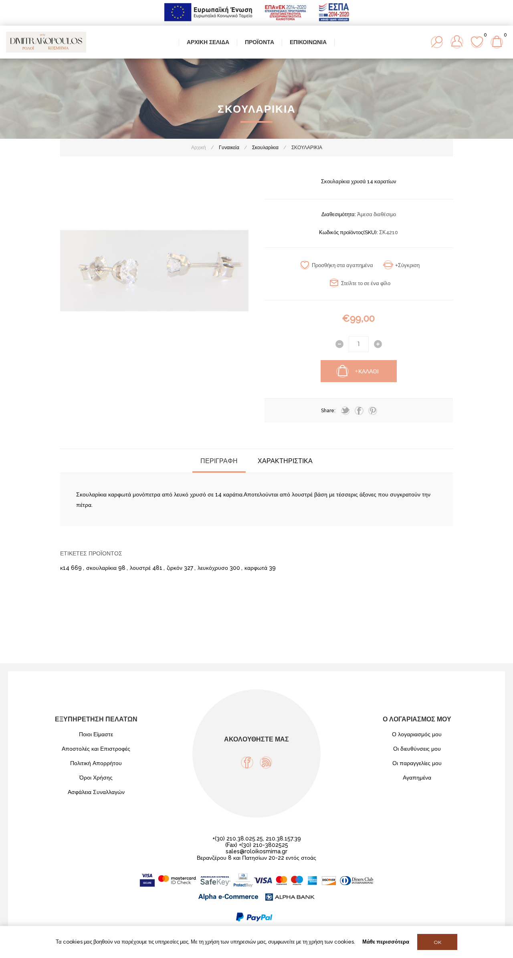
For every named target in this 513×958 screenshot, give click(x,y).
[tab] (219, 461)
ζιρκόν (174, 568)
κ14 (64, 568)
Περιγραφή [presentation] (219, 461)
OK (437, 942)
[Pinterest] (373, 411)
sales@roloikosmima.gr (256, 851)
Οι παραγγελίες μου (417, 763)
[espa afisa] (257, 22)
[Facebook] (247, 762)
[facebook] (359, 411)
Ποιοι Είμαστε (96, 734)
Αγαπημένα (417, 777)
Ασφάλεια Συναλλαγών (96, 792)
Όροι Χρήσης (96, 777)
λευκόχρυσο (213, 568)
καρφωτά (255, 568)
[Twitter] (345, 411)
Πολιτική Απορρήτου (96, 763)
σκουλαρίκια (101, 568)
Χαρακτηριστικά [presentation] (285, 461)
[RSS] (266, 762)
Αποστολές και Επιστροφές (96, 748)
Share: (328, 410)
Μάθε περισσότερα (385, 942)
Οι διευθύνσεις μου (417, 748)
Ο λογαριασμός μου (417, 734)
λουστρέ (140, 568)
